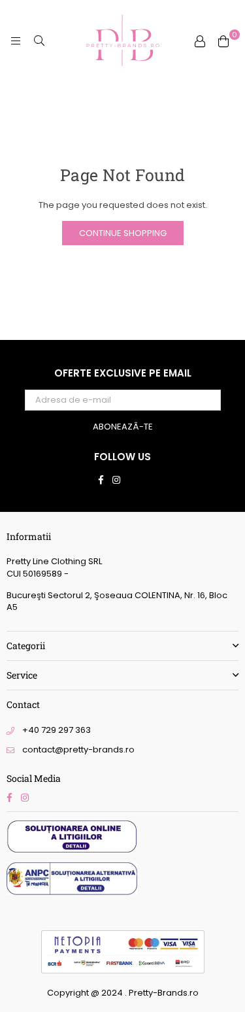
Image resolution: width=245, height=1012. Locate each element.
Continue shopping (123, 233)
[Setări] (200, 41)
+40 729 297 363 (56, 730)
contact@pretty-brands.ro (78, 749)
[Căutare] (39, 41)
